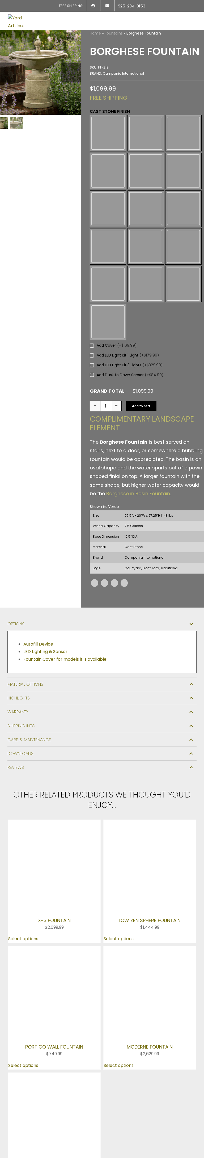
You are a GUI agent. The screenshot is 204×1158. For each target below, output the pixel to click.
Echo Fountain (54, 880)
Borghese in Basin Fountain (138, 424)
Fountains (114, 33)
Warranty (17, 642)
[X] (104, 513)
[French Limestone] (145, 182)
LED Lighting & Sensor (45, 582)
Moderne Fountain (150, 831)
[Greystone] (183, 182)
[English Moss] (183, 155)
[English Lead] (145, 155)
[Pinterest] (114, 513)
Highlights (18, 628)
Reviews (15, 697)
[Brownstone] (183, 128)
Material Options (25, 614)
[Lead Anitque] (108, 209)
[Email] (124, 513)
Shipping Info (21, 656)
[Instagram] (26, 996)
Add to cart (141, 336)
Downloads (20, 683)
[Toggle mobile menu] (194, 17)
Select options (23, 792)
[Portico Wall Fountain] (54, 803)
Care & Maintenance (29, 669)
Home (95, 33)
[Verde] (108, 261)
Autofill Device (38, 574)
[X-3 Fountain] (54, 754)
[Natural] (145, 209)
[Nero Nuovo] (183, 209)
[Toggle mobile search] (184, 17)
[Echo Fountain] (54, 861)
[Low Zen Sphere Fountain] (150, 754)
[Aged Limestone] (108, 128)
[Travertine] (145, 237)
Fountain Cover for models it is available (65, 590)
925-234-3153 (25, 977)
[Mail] (49, 996)
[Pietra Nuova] (108, 237)
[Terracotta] (183, 237)
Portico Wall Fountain (54, 831)
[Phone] (15, 1008)
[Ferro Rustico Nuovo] (108, 182)
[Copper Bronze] (108, 155)
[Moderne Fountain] (150, 803)
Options (15, 554)
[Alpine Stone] (145, 128)
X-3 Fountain (54, 773)
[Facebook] (95, 513)
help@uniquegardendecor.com (43, 985)
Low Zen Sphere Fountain (150, 773)
